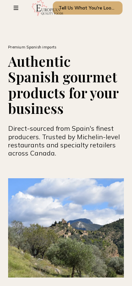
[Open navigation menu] (16, 8)
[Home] (36, 8)
